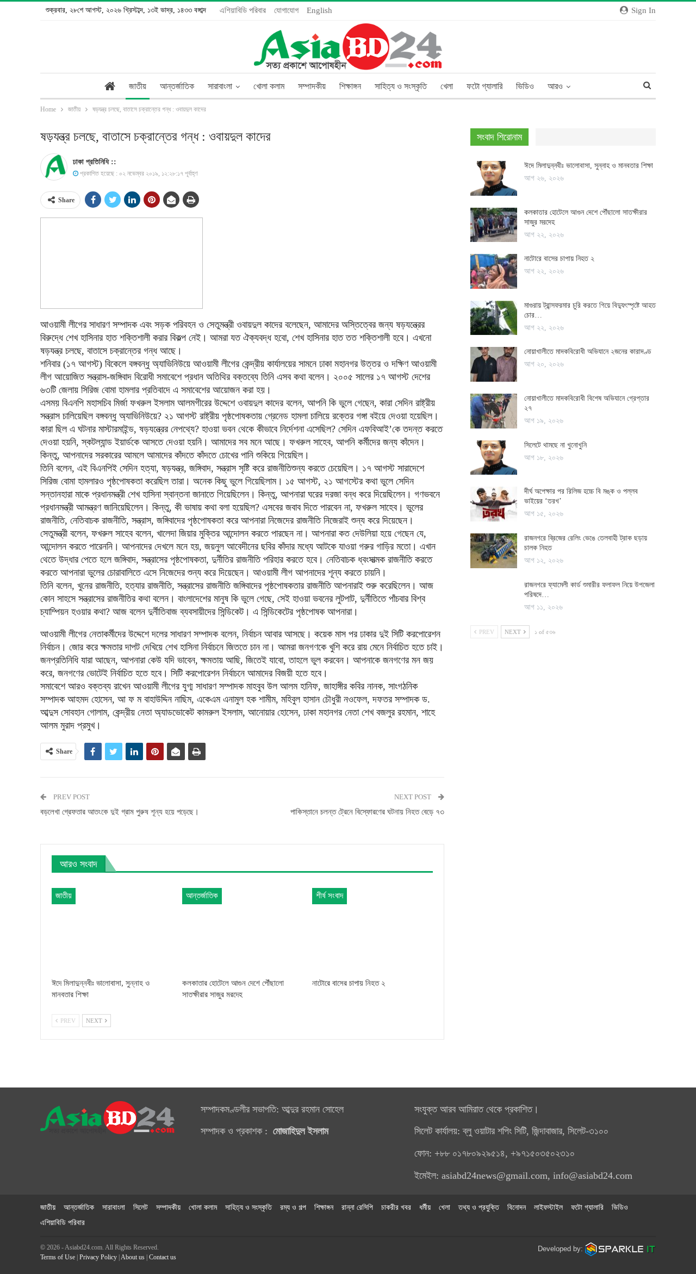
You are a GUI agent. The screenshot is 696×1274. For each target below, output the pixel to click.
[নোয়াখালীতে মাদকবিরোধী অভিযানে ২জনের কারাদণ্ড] (493, 364)
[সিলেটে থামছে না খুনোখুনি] (493, 457)
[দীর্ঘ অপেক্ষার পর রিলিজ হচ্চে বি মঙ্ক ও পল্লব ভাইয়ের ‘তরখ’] (493, 504)
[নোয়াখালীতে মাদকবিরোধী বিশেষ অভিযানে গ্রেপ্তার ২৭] (493, 411)
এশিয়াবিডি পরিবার (243, 10)
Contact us (162, 1257)
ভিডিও (525, 86)
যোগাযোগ (286, 10)
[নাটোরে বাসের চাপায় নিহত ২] (372, 930)
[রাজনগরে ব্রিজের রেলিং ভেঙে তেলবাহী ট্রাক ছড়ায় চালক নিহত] (493, 550)
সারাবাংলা (220, 86)
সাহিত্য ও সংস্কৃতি (401, 86)
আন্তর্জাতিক (177, 86)
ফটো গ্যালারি (484, 86)
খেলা (446, 86)
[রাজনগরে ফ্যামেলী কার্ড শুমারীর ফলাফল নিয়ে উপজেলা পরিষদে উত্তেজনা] (493, 597)
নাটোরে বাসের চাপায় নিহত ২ (559, 258)
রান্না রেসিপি (357, 1207)
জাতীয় (137, 86)
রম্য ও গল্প (293, 1207)
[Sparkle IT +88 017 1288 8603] (620, 1249)
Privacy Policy (98, 1257)
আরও (555, 86)
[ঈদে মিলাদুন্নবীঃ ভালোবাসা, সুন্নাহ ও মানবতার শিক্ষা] (112, 930)
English (319, 10)
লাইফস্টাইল (548, 1207)
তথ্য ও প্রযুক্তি (478, 1207)
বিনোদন (516, 1207)
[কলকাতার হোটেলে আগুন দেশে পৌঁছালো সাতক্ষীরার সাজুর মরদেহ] (242, 930)
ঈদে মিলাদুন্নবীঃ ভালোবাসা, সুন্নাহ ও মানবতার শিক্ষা (588, 165)
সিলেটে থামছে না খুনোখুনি (555, 445)
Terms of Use (57, 1257)
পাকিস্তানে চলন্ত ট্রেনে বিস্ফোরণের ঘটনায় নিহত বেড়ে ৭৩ (367, 811)
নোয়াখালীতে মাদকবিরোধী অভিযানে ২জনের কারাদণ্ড (587, 351)
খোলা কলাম (268, 86)
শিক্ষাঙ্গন (350, 86)
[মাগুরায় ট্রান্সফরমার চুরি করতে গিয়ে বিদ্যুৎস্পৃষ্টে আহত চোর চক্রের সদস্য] (493, 318)
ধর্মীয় (425, 1207)
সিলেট (140, 1207)
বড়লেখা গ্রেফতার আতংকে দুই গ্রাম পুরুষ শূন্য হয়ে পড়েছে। (119, 811)
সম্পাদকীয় (312, 86)
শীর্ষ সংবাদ (329, 895)
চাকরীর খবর (396, 1207)
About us (133, 1257)
